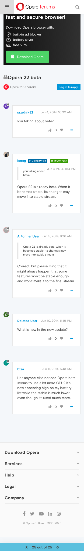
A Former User (28, 236)
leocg (21, 160)
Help (9, 475)
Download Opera (30, 57)
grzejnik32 (25, 112)
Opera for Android (23, 87)
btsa (20, 369)
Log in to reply (69, 87)
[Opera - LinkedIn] (50, 513)
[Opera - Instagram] (59, 513)
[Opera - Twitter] (32, 513)
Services (13, 463)
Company (14, 497)
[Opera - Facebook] (24, 513)
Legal (10, 486)
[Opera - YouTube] (41, 513)
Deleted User (27, 321)
